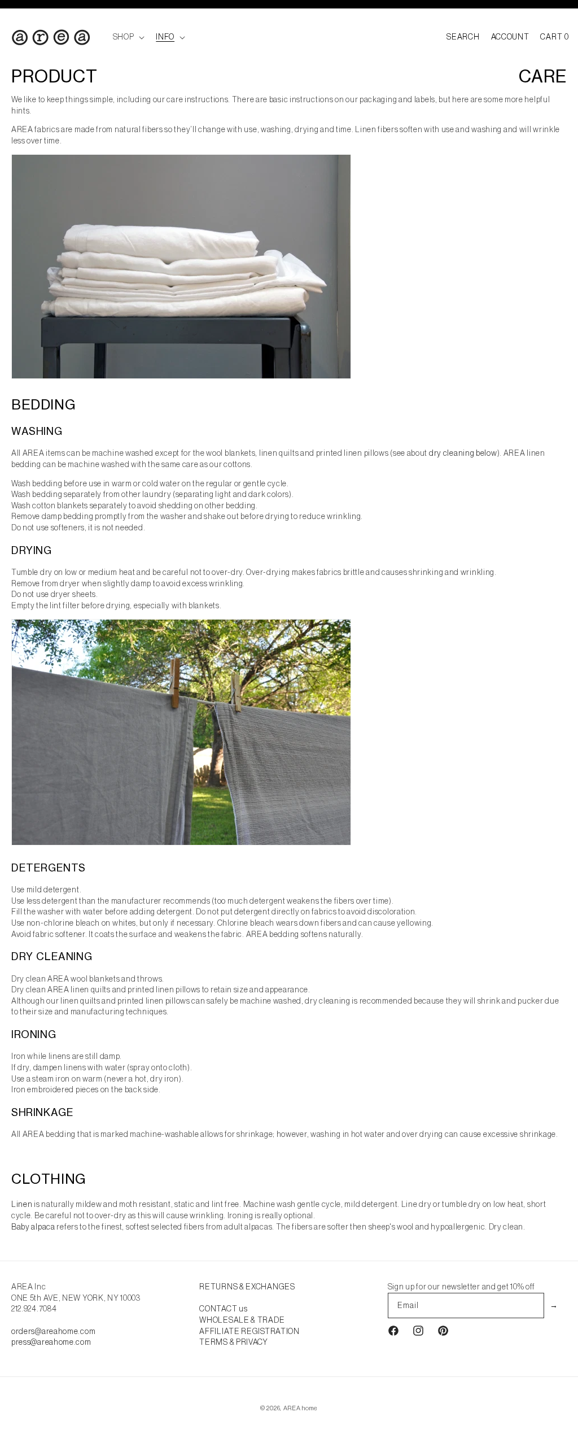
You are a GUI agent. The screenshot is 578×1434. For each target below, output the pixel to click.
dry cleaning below (463, 452)
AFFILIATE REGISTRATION (249, 1331)
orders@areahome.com (53, 1331)
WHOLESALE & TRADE (241, 1319)
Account (510, 37)
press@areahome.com (51, 1341)
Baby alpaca (33, 1226)
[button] (128, 37)
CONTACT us (223, 1308)
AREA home (300, 1408)
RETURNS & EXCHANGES (247, 1286)
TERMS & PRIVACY (233, 1341)
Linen (22, 1204)
